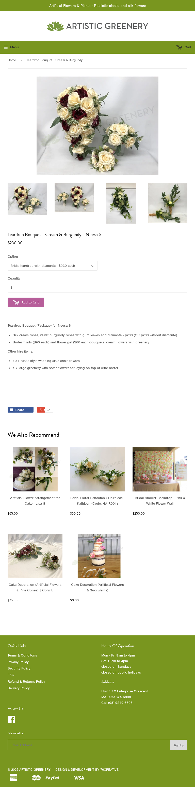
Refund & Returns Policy (26, 681)
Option (13, 256)
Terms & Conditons (22, 655)
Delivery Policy (19, 688)
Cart (187, 47)
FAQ (11, 675)
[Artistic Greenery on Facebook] (11, 721)
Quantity (14, 278)
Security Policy (19, 668)
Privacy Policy (18, 662)
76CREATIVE (109, 769)
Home (12, 60)
